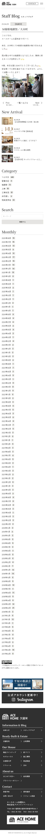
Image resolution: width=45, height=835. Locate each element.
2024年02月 (8, 341)
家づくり (26, 752)
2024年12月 (7, 303)
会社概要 (26, 776)
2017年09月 (7, 627)
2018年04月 (7, 600)
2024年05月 (8, 329)
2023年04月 (8, 375)
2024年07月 (8, 322)
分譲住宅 (6, 741)
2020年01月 (7, 524)
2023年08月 (8, 363)
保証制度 (26, 761)
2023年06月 (8, 367)
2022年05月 (8, 417)
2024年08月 (8, 318)
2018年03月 (8, 604)
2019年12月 (7, 527)
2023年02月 (8, 383)
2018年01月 (7, 611)
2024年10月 (7, 310)
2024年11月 (7, 306)
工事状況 (7, 192)
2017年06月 (7, 638)
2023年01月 (7, 386)
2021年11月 (7, 440)
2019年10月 (7, 535)
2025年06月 (8, 283)
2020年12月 (7, 482)
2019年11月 (7, 531)
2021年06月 (7, 459)
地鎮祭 (6, 184)
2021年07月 (7, 455)
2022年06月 (8, 413)
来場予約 (6, 791)
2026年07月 (8, 242)
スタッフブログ (29, 730)
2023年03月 (8, 379)
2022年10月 (7, 398)
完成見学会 (8, 200)
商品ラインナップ (9, 752)
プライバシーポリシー (11, 780)
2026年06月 (8, 245)
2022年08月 (8, 405)
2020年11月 (7, 486)
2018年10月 (7, 577)
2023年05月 (8, 371)
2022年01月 (7, 432)
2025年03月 (8, 295)
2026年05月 (8, 249)
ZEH (24, 765)
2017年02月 (7, 653)
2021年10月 (7, 444)
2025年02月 (8, 299)
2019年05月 (7, 554)
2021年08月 (7, 451)
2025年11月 (8, 272)
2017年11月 (8, 619)
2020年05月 (8, 508)
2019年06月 (7, 550)
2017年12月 (7, 615)
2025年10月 (8, 276)
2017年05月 (7, 642)
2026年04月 (8, 253)
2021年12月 (7, 436)
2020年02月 (8, 520)
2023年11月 (7, 352)
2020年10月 (7, 489)
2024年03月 (8, 337)
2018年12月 (8, 569)
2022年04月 (8, 421)
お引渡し (7, 196)
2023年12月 (7, 348)
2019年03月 (7, 558)
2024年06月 (8, 325)
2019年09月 (7, 539)
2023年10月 (7, 356)
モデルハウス (8, 756)
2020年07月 (8, 501)
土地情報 (26, 741)
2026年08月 (8, 238)
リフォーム (7, 765)
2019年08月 (7, 543)
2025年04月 (8, 291)
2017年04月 (7, 646)
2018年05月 (7, 596)
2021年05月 (7, 463)
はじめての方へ (8, 776)
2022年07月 (8, 409)
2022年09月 (7, 402)
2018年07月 (7, 588)
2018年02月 (8, 607)
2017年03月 (8, 649)
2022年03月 (8, 424)
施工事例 (26, 756)
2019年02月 (7, 562)
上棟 (5, 188)
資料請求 (26, 791)
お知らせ (6, 730)
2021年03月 (7, 470)
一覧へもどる (22, 103)
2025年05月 (8, 287)
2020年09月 (7, 493)
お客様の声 (7, 761)
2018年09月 (7, 581)
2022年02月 (8, 428)
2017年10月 (7, 623)
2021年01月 (7, 478)
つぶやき (8, 177)
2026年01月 (8, 264)
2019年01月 (7, 566)
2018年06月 (8, 592)
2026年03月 (8, 257)
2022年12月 (7, 390)
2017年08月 (7, 630)
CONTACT (32, 3)
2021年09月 (7, 447)
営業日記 (7, 180)
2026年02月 (8, 261)
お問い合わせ (8, 796)
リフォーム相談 (29, 796)
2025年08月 (8, 280)
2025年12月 (8, 268)
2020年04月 (8, 512)
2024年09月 (8, 314)
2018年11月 (8, 573)
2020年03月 (8, 516)
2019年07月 (7, 547)
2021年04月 (7, 466)
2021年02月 (7, 474)
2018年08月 (8, 585)
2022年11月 (7, 394)
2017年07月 (7, 634)
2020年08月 (8, 497)
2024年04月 (8, 333)
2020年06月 (8, 505)
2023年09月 (7, 360)
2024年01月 (7, 344)
